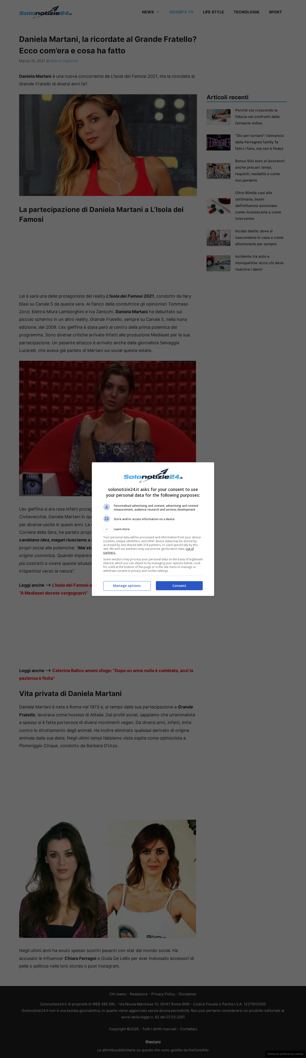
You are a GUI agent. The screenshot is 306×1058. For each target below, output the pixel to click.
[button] (153, 529)
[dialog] (153, 529)
